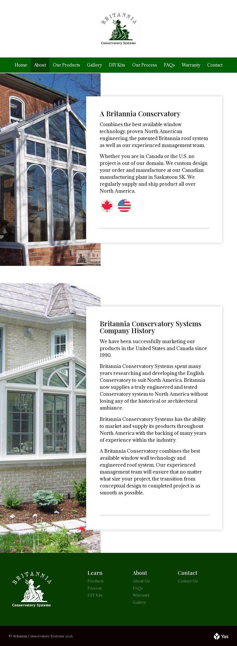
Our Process (144, 65)
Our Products (66, 65)
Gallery (94, 65)
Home (21, 65)
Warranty (191, 65)
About (40, 65)
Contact (215, 65)
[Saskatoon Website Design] (221, 636)
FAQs (169, 65)
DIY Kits (117, 65)
